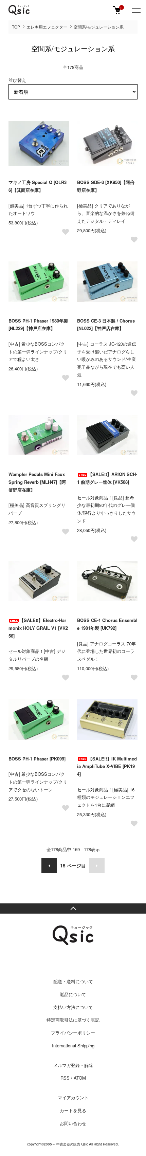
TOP (16, 27)
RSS (65, 1078)
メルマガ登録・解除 (73, 1065)
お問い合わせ (73, 1123)
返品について (73, 994)
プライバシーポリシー (73, 1032)
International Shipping (73, 1045)
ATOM (80, 1078)
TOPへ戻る (73, 908)
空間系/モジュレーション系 (99, 27)
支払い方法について (73, 1007)
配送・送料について (73, 981)
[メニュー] (136, 10)
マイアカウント (73, 1097)
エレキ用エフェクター (46, 27)
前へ (49, 865)
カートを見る (73, 1110)
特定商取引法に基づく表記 (73, 1019)
